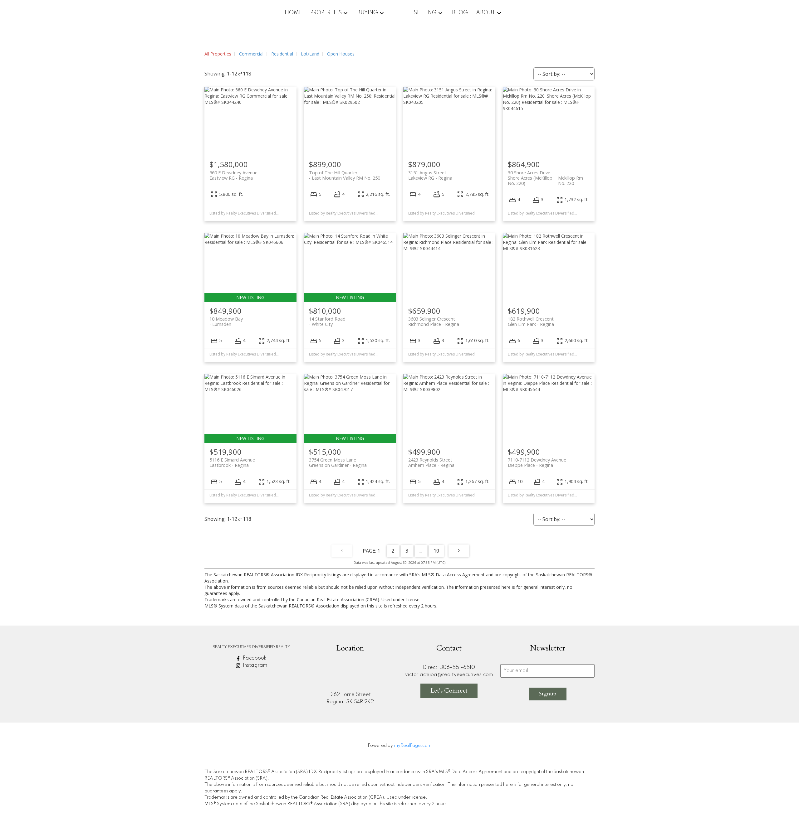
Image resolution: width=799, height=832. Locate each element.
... (420, 550)
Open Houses (341, 54)
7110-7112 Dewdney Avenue (537, 462)
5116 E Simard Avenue (232, 462)
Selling (425, 13)
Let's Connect (449, 690)
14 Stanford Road (327, 321)
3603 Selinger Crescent (433, 321)
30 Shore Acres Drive (545, 175)
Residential (282, 54)
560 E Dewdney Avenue (233, 175)
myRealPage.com (413, 745)
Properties (326, 13)
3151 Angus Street (430, 175)
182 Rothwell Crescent (531, 321)
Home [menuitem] (293, 13)
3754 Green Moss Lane (338, 462)
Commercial (251, 54)
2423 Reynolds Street (431, 462)
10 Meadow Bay (226, 321)
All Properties (217, 54)
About (485, 13)
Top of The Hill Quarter (344, 175)
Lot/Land (310, 54)
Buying (367, 13)
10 (436, 550)
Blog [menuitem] (460, 13)
